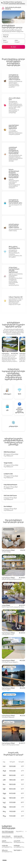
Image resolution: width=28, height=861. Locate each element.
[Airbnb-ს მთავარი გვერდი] (3, 8)
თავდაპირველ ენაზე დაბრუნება (17, 3)
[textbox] (7, 42)
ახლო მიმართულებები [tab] (8, 831)
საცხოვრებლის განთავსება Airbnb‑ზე (13, 8)
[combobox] (13, 37)
